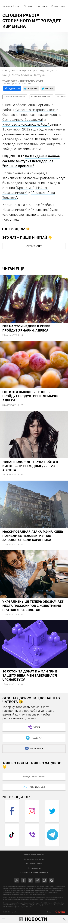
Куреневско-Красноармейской (26, 124)
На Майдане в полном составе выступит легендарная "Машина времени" (31, 161)
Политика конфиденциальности (34, 872)
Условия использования (33, 855)
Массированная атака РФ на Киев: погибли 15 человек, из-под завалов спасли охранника (32, 535)
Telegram (36, 737)
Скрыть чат (34, 246)
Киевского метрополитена (35, 109)
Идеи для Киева (11, 6)
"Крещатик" (24, 187)
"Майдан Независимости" (25, 190)
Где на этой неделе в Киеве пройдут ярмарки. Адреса (26, 328)
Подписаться (37, 786)
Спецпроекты (34, 868)
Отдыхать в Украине (36, 6)
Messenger (36, 748)
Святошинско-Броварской (22, 119)
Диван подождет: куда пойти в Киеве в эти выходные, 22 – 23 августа (30, 466)
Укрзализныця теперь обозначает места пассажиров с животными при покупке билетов (33, 605)
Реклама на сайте (34, 863)
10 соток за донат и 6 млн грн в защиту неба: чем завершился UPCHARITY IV (29, 675)
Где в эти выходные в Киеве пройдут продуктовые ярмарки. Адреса (30, 396)
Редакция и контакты (34, 859)
